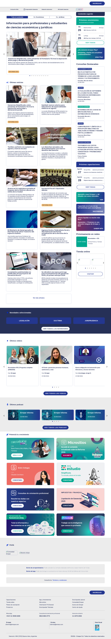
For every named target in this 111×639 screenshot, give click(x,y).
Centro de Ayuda (77, 607)
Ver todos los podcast (55, 427)
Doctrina (58, 321)
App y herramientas (45, 600)
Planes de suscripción (13, 605)
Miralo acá (17, 455)
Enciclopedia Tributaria (46, 607)
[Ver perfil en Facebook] (7, 627)
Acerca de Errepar (77, 605)
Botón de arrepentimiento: (35, 568)
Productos (9, 607)
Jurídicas (60, 17)
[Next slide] (103, 263)
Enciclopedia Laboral (78, 600)
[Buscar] (29, 3)
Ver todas (90, 187)
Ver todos (90, 43)
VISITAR (90, 274)
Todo (17, 17)
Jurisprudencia (91, 321)
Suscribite (67, 455)
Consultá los (55, 580)
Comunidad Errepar (78, 602)
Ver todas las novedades (55, 329)
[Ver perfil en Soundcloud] (26, 627)
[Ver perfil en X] (11, 627)
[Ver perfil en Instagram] (22, 627)
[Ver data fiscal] (100, 628)
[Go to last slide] (77, 263)
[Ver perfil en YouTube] (19, 627)
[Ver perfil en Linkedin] (15, 627)
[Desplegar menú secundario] (81, 3)
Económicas (39, 17)
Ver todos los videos (55, 393)
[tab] (85, 268)
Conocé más (17, 480)
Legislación (24, 321)
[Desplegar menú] (7, 3)
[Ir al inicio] (13, 592)
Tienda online (10, 602)
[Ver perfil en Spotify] (30, 627)
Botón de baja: (31, 571)
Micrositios (42, 602)
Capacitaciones (11, 600)
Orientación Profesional (46, 605)
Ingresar (97, 3)
